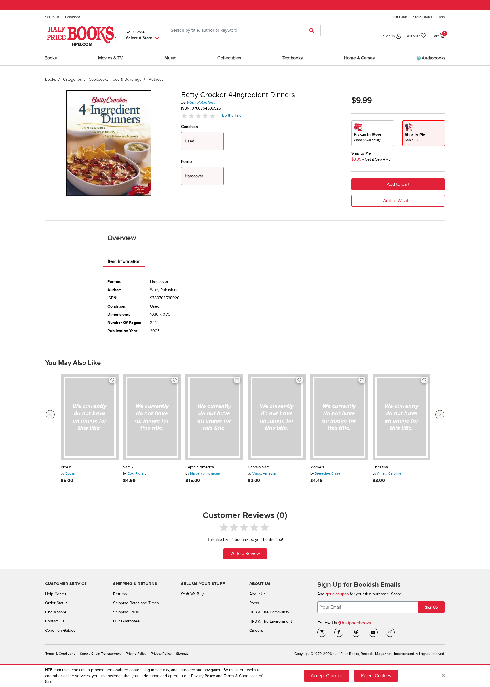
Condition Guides (60, 630)
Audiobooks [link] (433, 58)
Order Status (56, 603)
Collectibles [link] (229, 58)
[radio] (372, 133)
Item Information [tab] (124, 261)
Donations (73, 17)
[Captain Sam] (277, 417)
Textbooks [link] (292, 58)
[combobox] (244, 30)
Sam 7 (128, 467)
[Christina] (401, 417)
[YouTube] (373, 632)
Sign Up (431, 607)
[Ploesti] (90, 417)
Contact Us (54, 621)
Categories (72, 79)
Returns (120, 594)
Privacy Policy (161, 654)
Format (187, 161)
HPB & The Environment (270, 621)
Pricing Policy (136, 654)
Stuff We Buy (192, 594)
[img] (198, 115)
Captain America (199, 467)
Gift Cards (400, 17)
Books (50, 79)
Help (441, 17)
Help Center (55, 594)
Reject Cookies (376, 676)
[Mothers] (339, 417)
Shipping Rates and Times (136, 603)
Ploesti (66, 467)
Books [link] (51, 58)
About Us (257, 594)
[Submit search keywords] (313, 30)
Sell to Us (52, 17)
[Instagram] (321, 632)
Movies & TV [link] (110, 58)
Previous (50, 414)
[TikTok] (390, 632)
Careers (256, 630)
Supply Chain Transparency (100, 654)
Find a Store (55, 612)
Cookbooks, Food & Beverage (115, 79)
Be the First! (233, 115)
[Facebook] (338, 632)
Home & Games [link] (359, 58)
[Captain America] (214, 417)
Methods (156, 79)
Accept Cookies (326, 676)
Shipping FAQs (126, 612)
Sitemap (182, 654)
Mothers (317, 467)
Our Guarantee (126, 621)
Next (439, 414)
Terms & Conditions (60, 654)
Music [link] (170, 58)
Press (254, 603)
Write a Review (245, 553)
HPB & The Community (269, 612)
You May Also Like (73, 363)
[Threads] (356, 632)
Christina (380, 467)
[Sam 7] (152, 417)
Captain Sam (258, 467)
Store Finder (422, 17)
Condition (189, 126)
